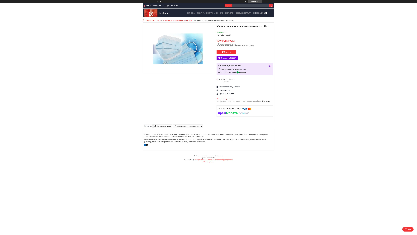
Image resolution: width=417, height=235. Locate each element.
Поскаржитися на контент (203, 160)
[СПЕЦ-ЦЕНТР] (150, 13)
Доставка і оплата (243, 13)
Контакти (229, 13)
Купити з (224, 58)
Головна (191, 13)
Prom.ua (220, 156)
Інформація (258, 13)
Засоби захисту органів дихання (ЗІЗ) (177, 20)
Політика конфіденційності (223, 160)
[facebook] (145, 145)
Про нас (219, 13)
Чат (409, 229)
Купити (227, 52)
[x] (147, 145)
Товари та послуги (205, 13)
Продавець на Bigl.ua (208, 158)
